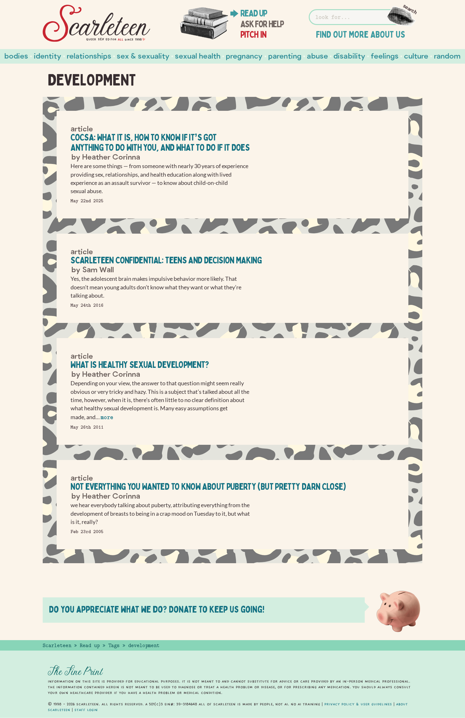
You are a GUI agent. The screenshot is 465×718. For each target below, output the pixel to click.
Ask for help (262, 24)
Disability (349, 55)
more (107, 417)
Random (447, 55)
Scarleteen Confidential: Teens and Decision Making (166, 260)
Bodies (16, 55)
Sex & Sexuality (143, 55)
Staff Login (86, 710)
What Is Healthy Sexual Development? (140, 364)
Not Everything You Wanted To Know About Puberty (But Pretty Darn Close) (208, 486)
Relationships (89, 55)
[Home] (96, 23)
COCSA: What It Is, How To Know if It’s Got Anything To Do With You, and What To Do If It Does (160, 142)
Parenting (284, 55)
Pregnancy (244, 55)
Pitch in (253, 34)
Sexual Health (197, 55)
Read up (253, 13)
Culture (416, 55)
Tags (114, 645)
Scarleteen (57, 645)
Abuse (317, 55)
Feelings (385, 55)
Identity (47, 55)
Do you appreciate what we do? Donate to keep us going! (156, 609)
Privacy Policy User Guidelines (358, 704)
